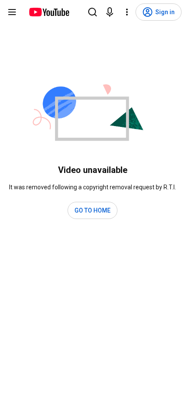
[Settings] (127, 12)
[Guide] (12, 12)
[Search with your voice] (109, 12)
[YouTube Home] (48, 12)
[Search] (92, 12)
